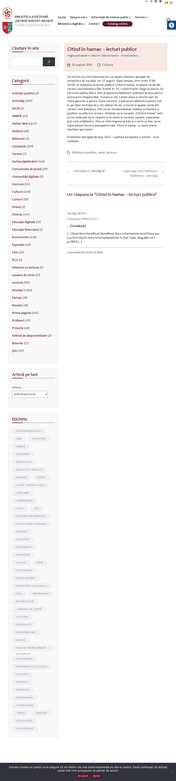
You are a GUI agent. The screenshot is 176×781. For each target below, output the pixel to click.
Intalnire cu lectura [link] (25, 267)
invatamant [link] (40, 594)
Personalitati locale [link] (31, 667)
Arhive (16, 387)
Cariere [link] (17, 154)
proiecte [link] (22, 690)
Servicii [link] (140, 17)
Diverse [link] (17, 214)
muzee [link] (20, 640)
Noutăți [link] (17, 290)
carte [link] (101, 152)
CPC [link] (36, 508)
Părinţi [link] (16, 298)
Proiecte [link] (18, 328)
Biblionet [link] (18, 139)
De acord (83, 775)
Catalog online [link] (117, 24)
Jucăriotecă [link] (25, 601)
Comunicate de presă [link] (26, 169)
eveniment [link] (24, 547)
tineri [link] (20, 713)
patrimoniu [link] (24, 659)
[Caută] (49, 61)
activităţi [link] (39, 439)
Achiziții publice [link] (23, 93)
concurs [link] (22, 493)
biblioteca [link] (24, 462)
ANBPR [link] (17, 116)
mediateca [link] (23, 625)
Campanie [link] (19, 146)
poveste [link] (22, 674)
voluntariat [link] (25, 729)
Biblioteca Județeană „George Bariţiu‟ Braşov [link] (34, 19)
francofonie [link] (25, 578)
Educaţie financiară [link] (25, 230)
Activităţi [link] (18, 101)
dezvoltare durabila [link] (31, 524)
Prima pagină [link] (21, 313)
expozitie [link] (23, 555)
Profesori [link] (18, 320)
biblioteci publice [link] (84, 152)
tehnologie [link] (25, 705)
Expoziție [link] (18, 245)
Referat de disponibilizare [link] (29, 336)
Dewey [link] (16, 207)
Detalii (96, 775)
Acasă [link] (62, 17)
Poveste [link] (17, 305)
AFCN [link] (16, 108)
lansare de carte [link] (29, 609)
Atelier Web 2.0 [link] (22, 124)
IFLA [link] (15, 260)
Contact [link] (94, 24)
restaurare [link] (24, 698)
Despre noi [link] (77, 17)
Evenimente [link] (20, 237)
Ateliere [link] (17, 131)
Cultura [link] (107, 65)
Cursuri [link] (17, 199)
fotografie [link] (24, 570)
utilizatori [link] (24, 721)
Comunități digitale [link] (25, 177)
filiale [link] (21, 563)
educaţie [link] (23, 539)
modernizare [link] (26, 632)
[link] (146, 1)
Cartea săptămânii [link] (24, 161)
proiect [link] (22, 682)
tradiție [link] (41, 713)
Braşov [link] (21, 477)
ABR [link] (18, 439)
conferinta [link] (24, 501)
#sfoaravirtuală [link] (28, 431)
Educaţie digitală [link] (23, 222)
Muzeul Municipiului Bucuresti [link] (31, 648)
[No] (171, 772)
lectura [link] (111, 152)
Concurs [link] (18, 184)
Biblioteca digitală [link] (70, 24)
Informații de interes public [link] (110, 17)
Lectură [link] (17, 283)
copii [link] (20, 508)
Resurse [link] (17, 343)
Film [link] (15, 252)
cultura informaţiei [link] (31, 516)
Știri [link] (15, 351)
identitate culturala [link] (31, 586)
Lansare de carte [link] (23, 275)
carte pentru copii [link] (30, 485)
